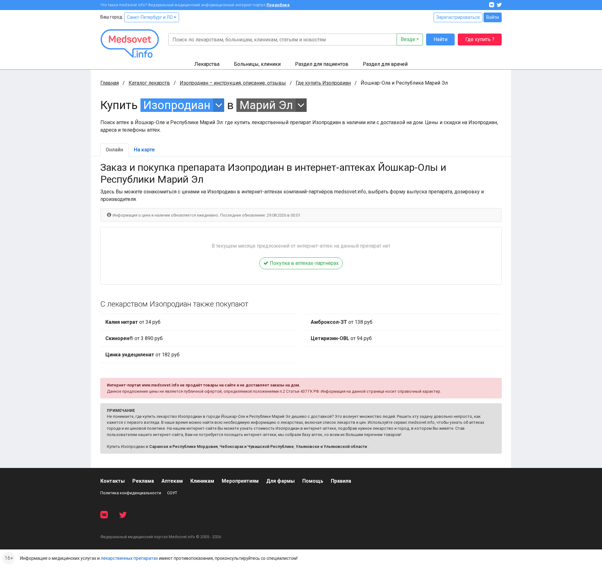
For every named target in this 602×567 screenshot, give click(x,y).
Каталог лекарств (149, 83)
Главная (109, 83)
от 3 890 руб (134, 338)
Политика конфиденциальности (130, 493)
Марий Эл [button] (266, 105)
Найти (440, 39)
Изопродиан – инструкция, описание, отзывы (233, 83)
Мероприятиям (240, 481)
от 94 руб (341, 338)
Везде (408, 39)
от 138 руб (341, 322)
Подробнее (278, 5)
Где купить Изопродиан (323, 83)
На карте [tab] (144, 150)
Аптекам (172, 481)
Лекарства (206, 64)
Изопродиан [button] (176, 105)
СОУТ (172, 493)
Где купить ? (479, 39)
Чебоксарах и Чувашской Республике (256, 446)
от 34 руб (133, 322)
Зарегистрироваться (458, 17)
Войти (492, 17)
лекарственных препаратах (129, 558)
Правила (341, 481)
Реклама (143, 481)
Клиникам (202, 481)
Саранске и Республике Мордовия (183, 446)
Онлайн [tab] (114, 150)
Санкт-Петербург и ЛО (150, 17)
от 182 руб (142, 355)
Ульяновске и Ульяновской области (331, 446)
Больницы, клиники (257, 64)
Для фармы (280, 481)
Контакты (112, 481)
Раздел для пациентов (321, 64)
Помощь (312, 481)
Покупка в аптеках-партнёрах (303, 263)
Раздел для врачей (385, 64)
